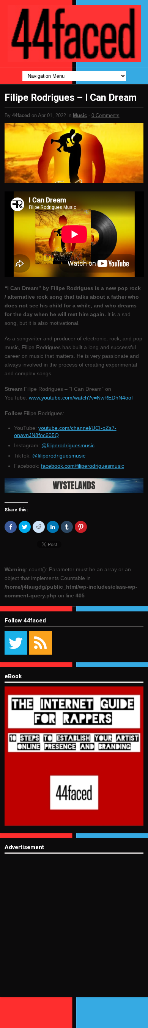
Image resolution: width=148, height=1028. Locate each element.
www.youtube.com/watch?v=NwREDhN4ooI (81, 398)
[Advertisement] (74, 931)
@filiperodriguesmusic (67, 445)
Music (80, 115)
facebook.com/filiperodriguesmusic (82, 466)
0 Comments (105, 115)
